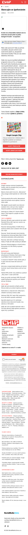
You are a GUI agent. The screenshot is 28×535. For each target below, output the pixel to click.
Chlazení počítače (17, 415)
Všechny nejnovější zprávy (14, 174)
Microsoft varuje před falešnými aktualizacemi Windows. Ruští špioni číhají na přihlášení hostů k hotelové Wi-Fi (13, 255)
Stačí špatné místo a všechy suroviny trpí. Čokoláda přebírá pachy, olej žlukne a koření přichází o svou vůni (13, 474)
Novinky (3, 183)
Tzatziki (16, 409)
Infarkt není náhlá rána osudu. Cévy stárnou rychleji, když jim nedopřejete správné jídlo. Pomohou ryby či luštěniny (13, 481)
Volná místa (5, 331)
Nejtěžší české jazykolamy (12, 394)
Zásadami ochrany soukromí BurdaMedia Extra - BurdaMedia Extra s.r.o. (14, 369)
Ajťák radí (15, 396)
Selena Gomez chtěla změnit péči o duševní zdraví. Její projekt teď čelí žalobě (12, 496)
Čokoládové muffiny (18, 404)
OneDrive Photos (17, 419)
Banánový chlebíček (7, 406)
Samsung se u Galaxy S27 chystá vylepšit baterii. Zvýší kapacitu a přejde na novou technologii (12, 213)
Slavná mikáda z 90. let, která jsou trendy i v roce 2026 (14, 501)
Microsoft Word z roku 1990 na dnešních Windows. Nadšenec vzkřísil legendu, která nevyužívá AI (12, 443)
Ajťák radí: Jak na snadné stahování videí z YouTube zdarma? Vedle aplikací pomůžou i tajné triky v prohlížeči (13, 308)
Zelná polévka (9, 409)
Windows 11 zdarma (19, 420)
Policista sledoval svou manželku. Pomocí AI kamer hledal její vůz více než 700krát (13, 448)
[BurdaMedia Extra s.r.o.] (10, 322)
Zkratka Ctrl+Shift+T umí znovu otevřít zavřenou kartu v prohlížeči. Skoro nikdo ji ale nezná (14, 453)
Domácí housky (5, 412)
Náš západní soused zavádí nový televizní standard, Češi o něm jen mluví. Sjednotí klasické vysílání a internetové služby (12, 206)
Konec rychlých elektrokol (8, 417)
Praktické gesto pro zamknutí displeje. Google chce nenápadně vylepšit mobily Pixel (13, 458)
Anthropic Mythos (6, 422)
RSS (19, 337)
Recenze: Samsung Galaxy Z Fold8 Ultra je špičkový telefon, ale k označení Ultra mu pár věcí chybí (14, 228)
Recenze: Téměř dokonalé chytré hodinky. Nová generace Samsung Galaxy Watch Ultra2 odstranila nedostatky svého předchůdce (13, 235)
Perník (7, 411)
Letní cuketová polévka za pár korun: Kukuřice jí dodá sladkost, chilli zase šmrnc (14, 491)
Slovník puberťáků (6, 393)
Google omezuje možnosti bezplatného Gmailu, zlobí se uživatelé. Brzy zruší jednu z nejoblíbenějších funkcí (13, 187)
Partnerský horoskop (17, 393)
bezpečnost (5, 251)
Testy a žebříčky (6, 218)
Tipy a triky (4, 284)
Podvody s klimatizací (18, 425)
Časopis (7, 6)
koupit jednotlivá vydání (14, 150)
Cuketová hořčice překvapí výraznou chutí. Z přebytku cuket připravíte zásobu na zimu (13, 486)
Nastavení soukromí (7, 339)
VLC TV (10, 425)
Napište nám (20, 159)
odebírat (14, 354)
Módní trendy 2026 (15, 398)
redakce (3, 12)
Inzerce (20, 335)
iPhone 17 (4, 425)
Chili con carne (16, 406)
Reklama (4, 333)
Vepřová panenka (17, 403)
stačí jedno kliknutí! (17, 43)
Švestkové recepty (18, 411)
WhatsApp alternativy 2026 (8, 399)
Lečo (12, 411)
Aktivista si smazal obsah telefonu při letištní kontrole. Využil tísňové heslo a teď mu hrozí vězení (14, 268)
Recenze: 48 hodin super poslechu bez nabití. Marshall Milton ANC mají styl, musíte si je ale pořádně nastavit (13, 222)
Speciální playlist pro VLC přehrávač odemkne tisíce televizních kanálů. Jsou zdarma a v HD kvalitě (12, 302)
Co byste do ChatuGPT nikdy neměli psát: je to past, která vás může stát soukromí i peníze (13, 261)
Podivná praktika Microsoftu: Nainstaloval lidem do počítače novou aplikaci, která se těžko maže (13, 200)
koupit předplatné (14, 146)
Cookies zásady (6, 344)
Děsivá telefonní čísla (17, 391)
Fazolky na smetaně (7, 404)
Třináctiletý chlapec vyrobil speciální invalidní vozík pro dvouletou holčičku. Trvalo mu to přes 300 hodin (13, 464)
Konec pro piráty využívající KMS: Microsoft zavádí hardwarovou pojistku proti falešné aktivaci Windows (13, 279)
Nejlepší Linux (5, 427)
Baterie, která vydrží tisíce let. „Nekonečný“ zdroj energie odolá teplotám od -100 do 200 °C (13, 193)
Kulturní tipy (9, 396)
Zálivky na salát (15, 407)
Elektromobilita (19, 424)
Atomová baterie (16, 422)
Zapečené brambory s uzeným (18, 412)
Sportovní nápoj (6, 407)
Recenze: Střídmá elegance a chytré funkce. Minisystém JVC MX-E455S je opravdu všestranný (13, 246)
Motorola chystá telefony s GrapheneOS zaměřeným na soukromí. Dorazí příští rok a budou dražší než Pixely (13, 437)
